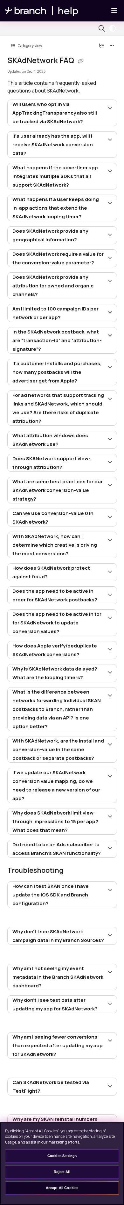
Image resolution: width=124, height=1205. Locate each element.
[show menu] (114, 11)
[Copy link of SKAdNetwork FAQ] (81, 61)
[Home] (42, 10)
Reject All (62, 1172)
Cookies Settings (62, 1156)
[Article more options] (112, 46)
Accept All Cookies (62, 1188)
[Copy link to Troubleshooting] (73, 871)
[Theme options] (114, 28)
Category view (29, 45)
